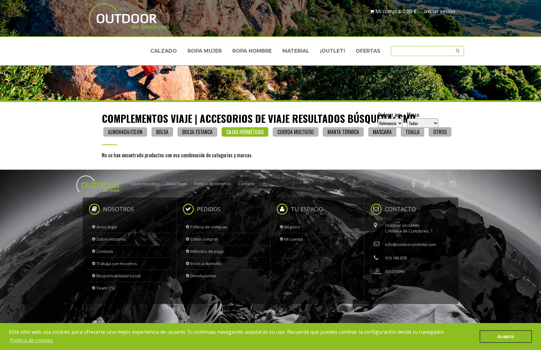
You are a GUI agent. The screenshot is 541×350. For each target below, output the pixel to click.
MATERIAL (295, 51)
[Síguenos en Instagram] (453, 183)
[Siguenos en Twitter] (426, 183)
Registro (292, 227)
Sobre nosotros (144, 183)
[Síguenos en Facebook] (413, 183)
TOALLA (412, 132)
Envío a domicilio (206, 263)
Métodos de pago (207, 251)
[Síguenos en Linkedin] (440, 183)
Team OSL (106, 288)
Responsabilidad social (118, 276)
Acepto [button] (505, 336)
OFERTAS (368, 51)
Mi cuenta (293, 239)
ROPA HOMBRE (252, 51)
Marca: (413, 114)
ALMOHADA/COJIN (125, 132)
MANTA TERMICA (343, 132)
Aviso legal (177, 183)
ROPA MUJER (205, 51)
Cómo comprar (204, 239)
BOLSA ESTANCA (197, 132)
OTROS (440, 132)
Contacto (246, 183)
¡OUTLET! (332, 51)
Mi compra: (395, 11)
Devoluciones (203, 276)
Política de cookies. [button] (32, 340)
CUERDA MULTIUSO (295, 132)
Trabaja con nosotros (116, 263)
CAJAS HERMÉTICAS (245, 132)
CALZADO (163, 51)
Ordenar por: (390, 114)
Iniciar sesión (439, 11)
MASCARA (382, 132)
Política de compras (212, 183)
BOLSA (162, 132)
